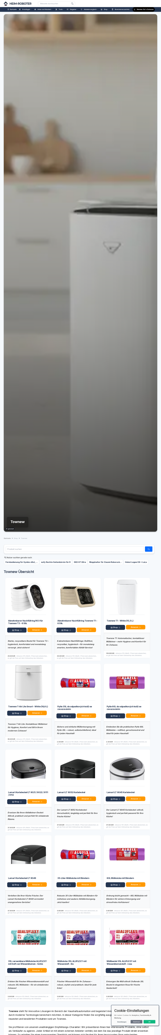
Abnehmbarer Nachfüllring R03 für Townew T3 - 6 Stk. (25, 622)
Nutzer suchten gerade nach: (19, 557)
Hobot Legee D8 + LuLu (136, 562)
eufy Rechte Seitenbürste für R (55, 562)
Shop (16, 630)
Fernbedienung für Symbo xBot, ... (22, 562)
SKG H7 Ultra (80, 562)
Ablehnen (136, 1022)
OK (149, 1022)
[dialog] (135, 1015)
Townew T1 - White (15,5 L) (120, 620)
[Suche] (72, 3)
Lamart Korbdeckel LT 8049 (22, 878)
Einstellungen (121, 1022)
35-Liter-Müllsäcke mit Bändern (73, 878)
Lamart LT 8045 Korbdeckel (121, 792)
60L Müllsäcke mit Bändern (120, 878)
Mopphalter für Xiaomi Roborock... (105, 562)
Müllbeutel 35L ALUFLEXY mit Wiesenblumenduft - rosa (121, 962)
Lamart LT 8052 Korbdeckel (71, 792)
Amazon (36, 630)
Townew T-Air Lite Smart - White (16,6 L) (28, 706)
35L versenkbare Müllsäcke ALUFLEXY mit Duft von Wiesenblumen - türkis (27, 962)
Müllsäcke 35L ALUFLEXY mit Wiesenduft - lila (72, 962)
